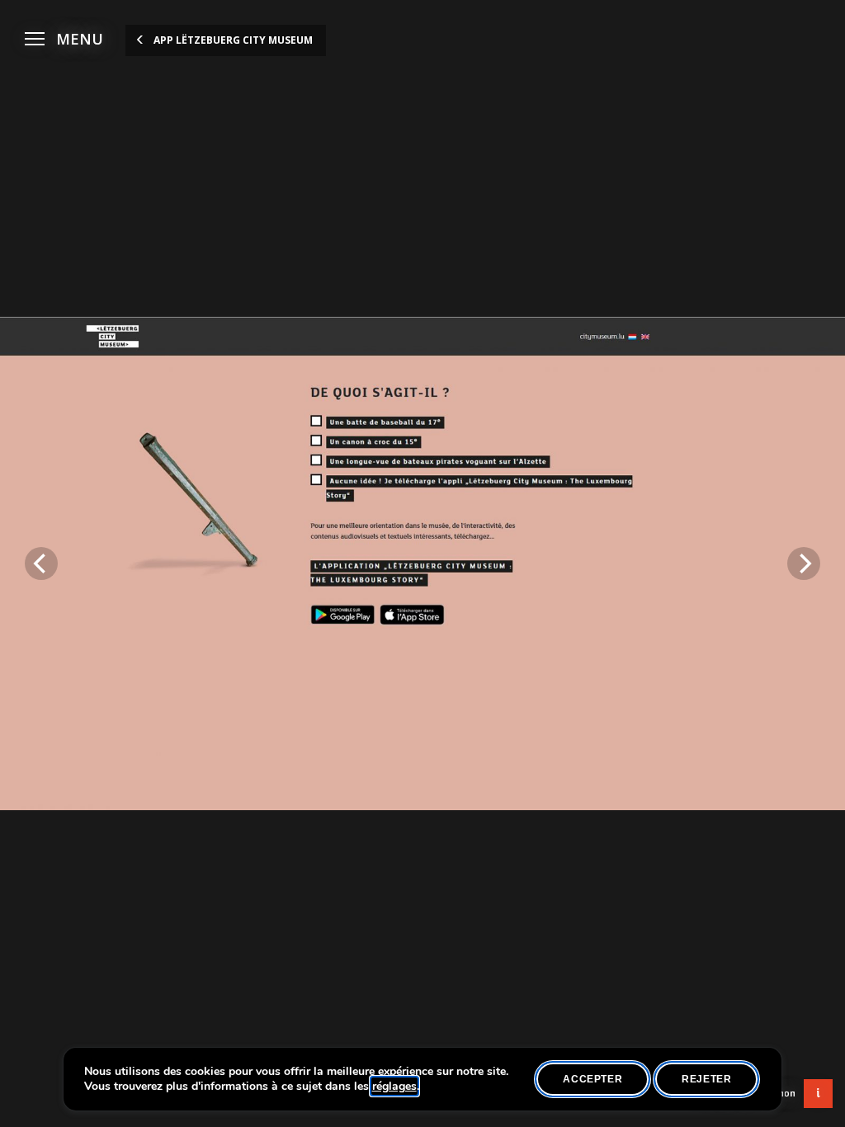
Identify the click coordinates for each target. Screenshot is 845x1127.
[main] (422, 563)
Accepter (592, 1079)
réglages (394, 1086)
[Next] (803, 563)
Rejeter (706, 1079)
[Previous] (41, 563)
